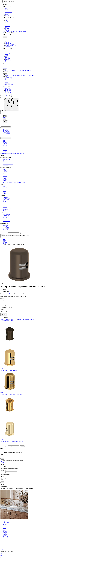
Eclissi (6, 56)
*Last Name (2, 472)
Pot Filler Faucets (8, 13)
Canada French (8, 90)
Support (4, 74)
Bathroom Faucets (8, 41)
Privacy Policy (3, 461)
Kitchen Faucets (8, 8)
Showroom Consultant (6, 480)
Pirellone (7, 28)
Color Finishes (32, 72)
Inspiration (5, 71)
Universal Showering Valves (19, 75)
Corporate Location (9, 78)
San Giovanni (8, 60)
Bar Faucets (7, 9)
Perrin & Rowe (11, 70)
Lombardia (7, 26)
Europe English (8, 91)
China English (8, 92)
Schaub (31, 70)
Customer (4, 478)
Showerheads (8, 43)
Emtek (28, 70)
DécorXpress (27, 75)
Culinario (7, 22)
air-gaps (4, 243)
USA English (8, 88)
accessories (5, 242)
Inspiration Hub (8, 72)
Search (22, 446)
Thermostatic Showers (9, 44)
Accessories (7, 15)
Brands (4, 69)
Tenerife (7, 30)
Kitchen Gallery (22, 72)
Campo (6, 55)
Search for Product (4, 233)
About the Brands (8, 77)
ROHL (25, 70)
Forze (6, 23)
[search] (13, 233)
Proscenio (7, 29)
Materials (27, 72)
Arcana (6, 54)
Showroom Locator (9, 84)
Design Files (32, 75)
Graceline (7, 25)
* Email (1, 454)
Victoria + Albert (20, 70)
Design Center (8, 80)
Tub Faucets (7, 42)
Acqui (6, 19)
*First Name (2, 470)
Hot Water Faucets (9, 10)
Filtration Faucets (8, 12)
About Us (5, 76)
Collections (5, 68)
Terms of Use (3, 462)
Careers (6, 82)
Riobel (6, 70)
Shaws (15, 70)
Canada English (8, 89)
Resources (7, 75)
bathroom (5, 36)
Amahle (6, 51)
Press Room (7, 79)
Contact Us (7, 83)
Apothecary (7, 21)
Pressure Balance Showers (10, 45)
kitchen (4, 4)
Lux (6, 27)
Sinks (6, 14)
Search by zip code (4, 446)
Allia (6, 20)
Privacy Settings (3, 555)
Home (4, 239)
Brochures (12, 75)
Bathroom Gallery (15, 72)
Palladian (7, 59)
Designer (4, 479)
